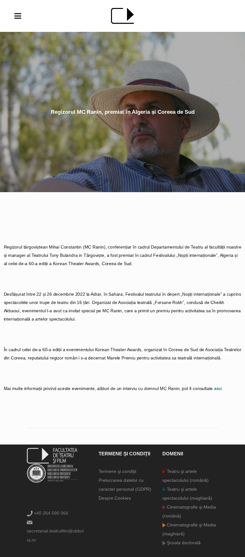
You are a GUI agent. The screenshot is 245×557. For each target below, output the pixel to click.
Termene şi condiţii (117, 471)
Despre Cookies (115, 498)
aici (217, 388)
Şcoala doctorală (183, 542)
